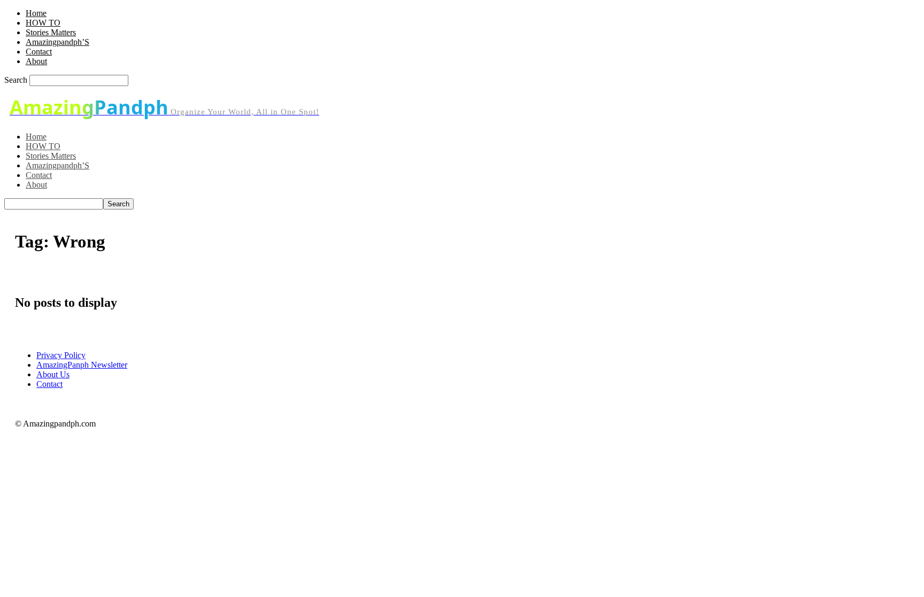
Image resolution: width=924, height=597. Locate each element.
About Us (53, 374)
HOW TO (43, 22)
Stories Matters (51, 32)
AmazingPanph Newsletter (81, 364)
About (36, 61)
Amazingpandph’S (57, 41)
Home (36, 13)
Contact (39, 51)
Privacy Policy (61, 355)
